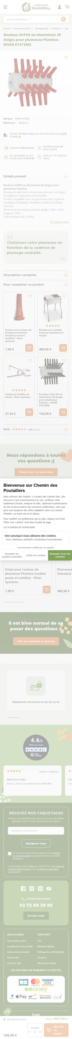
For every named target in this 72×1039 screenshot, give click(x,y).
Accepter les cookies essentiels (12, 555)
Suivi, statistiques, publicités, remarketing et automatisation (34, 539)
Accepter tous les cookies (60, 555)
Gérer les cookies (36, 555)
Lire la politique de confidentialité (19, 527)
